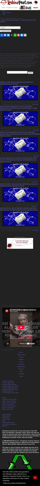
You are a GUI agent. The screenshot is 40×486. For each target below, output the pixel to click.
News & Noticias (6, 12)
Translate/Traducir (6, 31)
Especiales (21, 364)
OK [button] (35, 477)
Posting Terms (6, 416)
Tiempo (21, 376)
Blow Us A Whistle (20, 237)
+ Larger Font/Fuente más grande (9, 20)
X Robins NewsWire (7, 381)
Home (3, 11)
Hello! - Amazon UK (7, 409)
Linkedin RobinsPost (7, 391)
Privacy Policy (6, 419)
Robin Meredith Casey (8, 422)
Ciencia (21, 357)
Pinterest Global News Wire (9, 387)
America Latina (21, 354)
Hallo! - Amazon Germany (9, 402)
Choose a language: (5, 25)
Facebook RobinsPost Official (10, 386)
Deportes (21, 359)
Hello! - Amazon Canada (8, 401)
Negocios (21, 369)
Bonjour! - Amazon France (9, 406)
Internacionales (21, 366)
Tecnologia (21, 374)
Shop (3, 14)
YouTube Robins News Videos (10, 392)
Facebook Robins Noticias (9, 384)
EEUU (21, 362)
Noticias (21, 352)
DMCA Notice (6, 417)
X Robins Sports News (8, 382)
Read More (35, 104)
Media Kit (4, 426)
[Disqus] (20, 277)
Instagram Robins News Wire (10, 389)
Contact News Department (9, 424)
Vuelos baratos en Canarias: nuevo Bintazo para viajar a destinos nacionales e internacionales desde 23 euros (18, 160)
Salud (21, 371)
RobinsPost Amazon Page (9, 399)
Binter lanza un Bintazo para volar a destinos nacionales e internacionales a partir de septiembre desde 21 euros (20, 134)
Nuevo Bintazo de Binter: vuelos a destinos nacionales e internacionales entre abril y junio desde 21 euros (18, 108)
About (3, 421)
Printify (4, 397)
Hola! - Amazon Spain (8, 404)
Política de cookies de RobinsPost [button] (14, 483)
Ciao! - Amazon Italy (7, 407)
